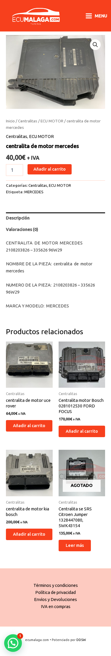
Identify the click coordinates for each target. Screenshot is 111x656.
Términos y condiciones (55, 585)
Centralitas (27, 121)
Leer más (75, 545)
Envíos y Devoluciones (55, 599)
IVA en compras (55, 606)
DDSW (81, 640)
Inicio (10, 121)
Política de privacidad (55, 592)
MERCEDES (34, 192)
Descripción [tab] (18, 217)
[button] (95, 44)
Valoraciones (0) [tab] (22, 229)
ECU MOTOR (52, 121)
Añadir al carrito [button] (29, 425)
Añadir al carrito (49, 169)
